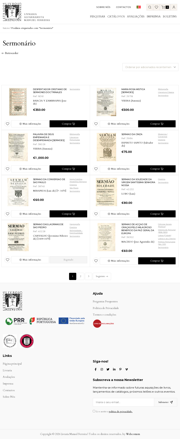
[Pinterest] (120, 369)
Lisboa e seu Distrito (167, 238)
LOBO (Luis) (128, 193)
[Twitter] (108, 369)
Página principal (12, 364)
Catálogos (116, 16)
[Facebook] (95, 369)
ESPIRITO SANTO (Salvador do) (137, 144)
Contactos (123, 7)
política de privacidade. (121, 411)
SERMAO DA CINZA (131, 134)
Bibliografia (163, 89)
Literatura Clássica (166, 92)
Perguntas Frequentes (105, 301)
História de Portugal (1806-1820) (167, 231)
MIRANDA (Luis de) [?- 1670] (49, 190)
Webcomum (133, 434)
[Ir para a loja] (149, 7)
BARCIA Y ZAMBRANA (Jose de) (49, 102)
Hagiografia (75, 224)
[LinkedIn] (114, 369)
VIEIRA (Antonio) (131, 100)
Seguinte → (102, 276)
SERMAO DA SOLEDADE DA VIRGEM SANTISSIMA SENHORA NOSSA (138, 182)
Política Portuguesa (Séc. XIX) (166, 243)
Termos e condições (104, 315)
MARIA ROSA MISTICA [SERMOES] (133, 91)
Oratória (161, 140)
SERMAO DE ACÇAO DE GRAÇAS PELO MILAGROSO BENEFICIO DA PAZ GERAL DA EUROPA (137, 228)
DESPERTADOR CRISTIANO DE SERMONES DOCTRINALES (50, 91)
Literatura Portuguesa (75, 138)
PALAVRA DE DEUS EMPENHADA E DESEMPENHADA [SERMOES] (49, 137)
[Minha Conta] (174, 7)
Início (6, 28)
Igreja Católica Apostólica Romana (78, 180)
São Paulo (74, 188)
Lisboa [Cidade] (164, 235)
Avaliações (135, 16)
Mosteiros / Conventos (162, 135)
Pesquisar (97, 16)
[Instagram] (102, 369)
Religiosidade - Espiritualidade (76, 231)
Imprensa (154, 16)
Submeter (163, 402)
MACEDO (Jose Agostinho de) (137, 241)
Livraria (7, 370)
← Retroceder (10, 53)
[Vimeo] (126, 369)
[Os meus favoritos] (156, 7)
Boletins (170, 16)
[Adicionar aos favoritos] (7, 124)
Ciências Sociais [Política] (165, 225)
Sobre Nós (103, 7)
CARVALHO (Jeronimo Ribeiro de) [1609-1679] (50, 237)
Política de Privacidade (106, 308)
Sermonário (75, 89)
